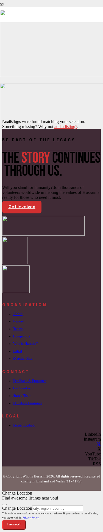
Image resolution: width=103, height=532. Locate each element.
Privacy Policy (24, 425)
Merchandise (22, 358)
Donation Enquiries (27, 403)
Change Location (17, 508)
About (18, 314)
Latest (17, 351)
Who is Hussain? (25, 344)
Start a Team (22, 396)
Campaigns (21, 336)
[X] (98, 444)
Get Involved (23, 388)
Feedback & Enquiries (29, 381)
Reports (19, 321)
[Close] (4, 504)
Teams (18, 329)
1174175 (73, 481)
